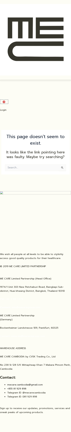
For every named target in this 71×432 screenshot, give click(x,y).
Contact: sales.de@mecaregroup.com (23, 336)
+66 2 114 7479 (12, 299)
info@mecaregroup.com (26, 307)
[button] (35, 80)
